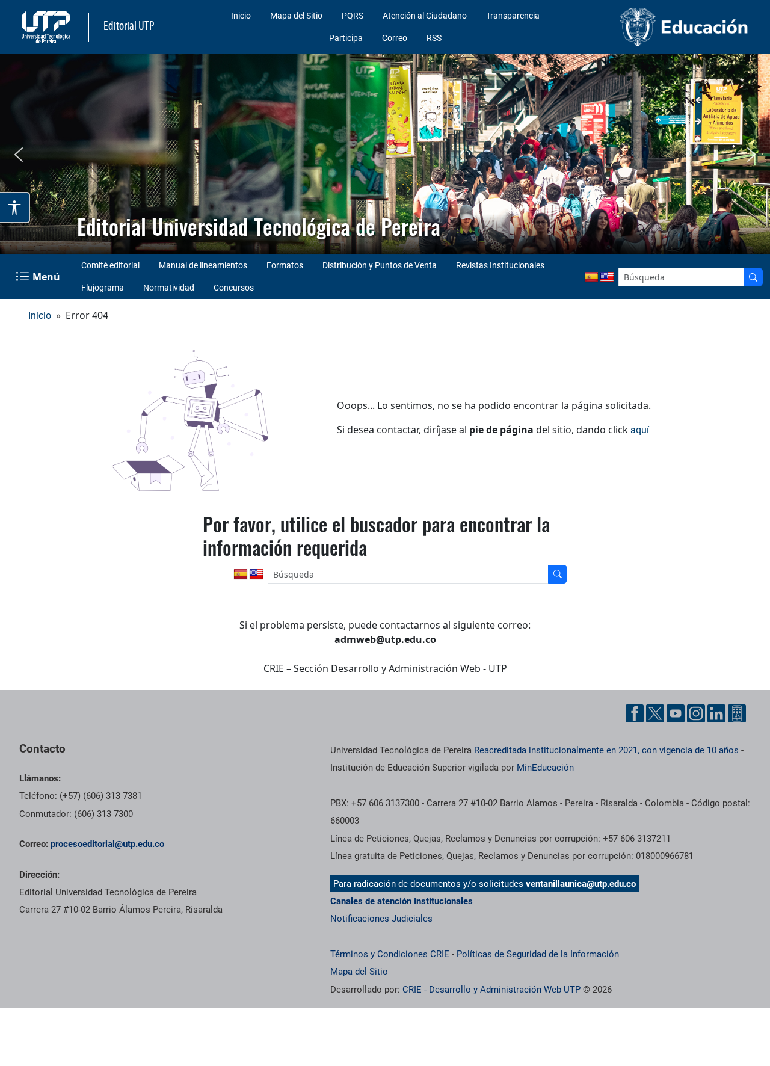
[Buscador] (753, 277)
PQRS (352, 15)
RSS (434, 38)
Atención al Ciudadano (425, 15)
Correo (394, 38)
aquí (639, 430)
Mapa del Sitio (296, 15)
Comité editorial (110, 265)
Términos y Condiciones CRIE (389, 954)
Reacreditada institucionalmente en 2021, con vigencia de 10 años (606, 750)
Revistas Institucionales (500, 265)
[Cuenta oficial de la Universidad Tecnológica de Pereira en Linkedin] (716, 713)
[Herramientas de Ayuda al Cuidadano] (737, 713)
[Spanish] (591, 277)
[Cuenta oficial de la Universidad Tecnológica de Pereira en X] (655, 713)
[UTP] (47, 27)
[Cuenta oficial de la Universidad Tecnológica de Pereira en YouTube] (676, 713)
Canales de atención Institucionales (401, 901)
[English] (607, 277)
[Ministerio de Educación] (668, 27)
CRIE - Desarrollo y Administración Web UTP (491, 989)
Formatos (284, 265)
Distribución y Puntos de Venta (379, 265)
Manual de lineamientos (203, 265)
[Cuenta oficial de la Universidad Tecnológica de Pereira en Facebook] (635, 713)
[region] (385, 154)
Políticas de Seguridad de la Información (538, 954)
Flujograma (102, 287)
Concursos (234, 287)
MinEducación (545, 767)
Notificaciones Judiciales (381, 918)
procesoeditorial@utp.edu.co (107, 844)
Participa (346, 38)
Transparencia (513, 15)
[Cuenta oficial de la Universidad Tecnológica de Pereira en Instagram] (696, 713)
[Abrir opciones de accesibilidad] (15, 207)
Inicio (241, 15)
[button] (18, 154)
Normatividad (168, 287)
